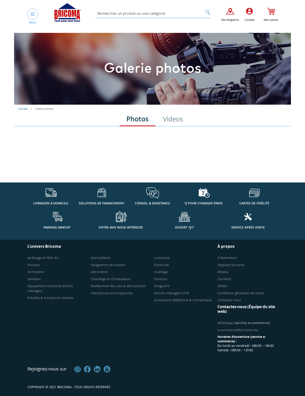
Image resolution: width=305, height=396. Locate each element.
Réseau (222, 271)
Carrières (224, 279)
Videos (173, 118)
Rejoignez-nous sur (47, 369)
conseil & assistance (152, 203)
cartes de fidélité (254, 203)
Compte (249, 20)
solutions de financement (101, 203)
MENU (32, 22)
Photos (137, 118)
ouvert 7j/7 (184, 227)
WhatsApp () (243, 322)
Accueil (23, 108)
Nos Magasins (230, 20)
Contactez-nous (229, 300)
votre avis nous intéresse (121, 227)
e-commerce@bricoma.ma (237, 330)
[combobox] (152, 13)
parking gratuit (57, 227)
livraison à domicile (50, 203)
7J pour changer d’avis (203, 203)
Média (222, 286)
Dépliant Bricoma (230, 265)
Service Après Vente (248, 227)
